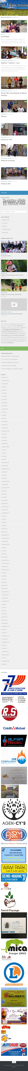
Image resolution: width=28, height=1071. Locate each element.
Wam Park (16, 362)
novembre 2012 (5, 635)
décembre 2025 (5, 380)
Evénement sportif (18, 328)
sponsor (22, 341)
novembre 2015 (5, 563)
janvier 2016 (4, 557)
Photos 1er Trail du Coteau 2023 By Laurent (12, 275)
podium (15, 339)
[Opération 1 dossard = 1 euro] (14, 52)
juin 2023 (4, 412)
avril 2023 (4, 418)
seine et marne (13, 341)
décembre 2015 (5, 560)
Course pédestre (17, 326)
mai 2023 (4, 415)
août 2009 (4, 664)
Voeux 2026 (4, 223)
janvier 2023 (4, 424)
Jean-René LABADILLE (11, 333)
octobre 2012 (5, 639)
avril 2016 (4, 554)
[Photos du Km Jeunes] (14, 150)
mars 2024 (4, 399)
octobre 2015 (5, 566)
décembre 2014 (5, 591)
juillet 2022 (4, 437)
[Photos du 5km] (14, 173)
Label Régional (5, 335)
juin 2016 (4, 547)
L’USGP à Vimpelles (6, 229)
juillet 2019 (4, 472)
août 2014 (4, 604)
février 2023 (4, 421)
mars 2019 (4, 478)
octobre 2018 (5, 484)
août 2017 (4, 516)
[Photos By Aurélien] (14, 246)
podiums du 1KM (6, 139)
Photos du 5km (6, 184)
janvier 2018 (4, 503)
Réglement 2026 (5, 220)
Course (2, 34)
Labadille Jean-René (23, 333)
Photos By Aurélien (6, 256)
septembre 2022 (5, 431)
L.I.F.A (18, 333)
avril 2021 (4, 453)
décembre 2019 (5, 462)
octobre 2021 (5, 443)
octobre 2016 (5, 541)
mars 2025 (4, 396)
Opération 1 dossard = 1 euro (10, 63)
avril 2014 (4, 610)
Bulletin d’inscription (18, 368)
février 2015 (4, 585)
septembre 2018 (5, 487)
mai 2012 (4, 645)
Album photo (4, 90)
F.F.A (24, 328)
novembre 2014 (5, 595)
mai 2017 (4, 519)
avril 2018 (4, 494)
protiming (20, 339)
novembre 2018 (5, 481)
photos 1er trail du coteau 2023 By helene (11, 314)
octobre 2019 (5, 465)
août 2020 (4, 456)
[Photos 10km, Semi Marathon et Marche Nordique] (14, 83)
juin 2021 (4, 450)
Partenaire (10, 60)
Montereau (10, 337)
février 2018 (4, 500)
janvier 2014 (4, 620)
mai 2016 (4, 550)
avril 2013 (4, 629)
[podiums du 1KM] (14, 129)
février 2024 (4, 402)
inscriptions (4, 226)
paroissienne (19, 337)
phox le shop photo (11, 339)
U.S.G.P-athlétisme (7, 343)
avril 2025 (4, 393)
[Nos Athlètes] (14, 26)
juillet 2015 (4, 576)
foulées (21, 330)
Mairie (5, 337)
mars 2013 (4, 632)
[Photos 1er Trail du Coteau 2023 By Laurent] (14, 266)
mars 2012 (4, 648)
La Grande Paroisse (17, 335)
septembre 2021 (5, 446)
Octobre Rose (5, 232)
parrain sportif (24, 337)
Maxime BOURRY (6, 356)
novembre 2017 (5, 506)
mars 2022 (4, 440)
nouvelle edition (15, 356)
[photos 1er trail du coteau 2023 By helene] (14, 304)
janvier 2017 (4, 531)
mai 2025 (4, 390)
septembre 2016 (5, 544)
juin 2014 (4, 607)
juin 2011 (4, 658)
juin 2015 (4, 579)
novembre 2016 (5, 538)
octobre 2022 (5, 427)
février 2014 (4, 617)
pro (18, 339)
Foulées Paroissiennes (9, 332)
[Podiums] (14, 106)
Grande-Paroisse (21, 332)
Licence (2, 337)
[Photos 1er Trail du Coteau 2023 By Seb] (14, 285)
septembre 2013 (5, 626)
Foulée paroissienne (11, 329)
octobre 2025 (5, 383)
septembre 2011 (5, 654)
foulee (2, 330)
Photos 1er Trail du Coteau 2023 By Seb (11, 294)
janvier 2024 (4, 405)
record (23, 339)
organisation (15, 337)
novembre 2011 (5, 651)
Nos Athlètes (5, 36)
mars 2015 (4, 582)
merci (6, 337)
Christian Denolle (5, 365)
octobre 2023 (5, 409)
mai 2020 (4, 459)
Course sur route (6, 328)
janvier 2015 (4, 588)
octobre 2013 (5, 623)
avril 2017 (4, 522)
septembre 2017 (5, 513)
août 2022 (4, 434)
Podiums (4, 116)
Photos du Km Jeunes (8, 160)
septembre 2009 (5, 661)
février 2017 (4, 528)
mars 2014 (4, 613)
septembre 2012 (5, 642)
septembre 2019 (5, 468)
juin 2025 (4, 387)
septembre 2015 (5, 569)
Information (4, 60)
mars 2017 (4, 525)
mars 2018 (4, 497)
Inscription (3, 333)
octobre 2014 (5, 598)
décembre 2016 (5, 535)
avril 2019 (4, 475)
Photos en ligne (4, 339)
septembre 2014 (5, 601)
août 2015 (4, 572)
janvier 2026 (4, 377)
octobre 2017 (5, 509)
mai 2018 (4, 491)
